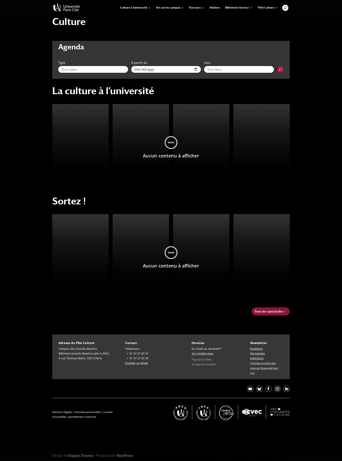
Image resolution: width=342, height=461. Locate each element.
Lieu (207, 62)
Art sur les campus (168, 7)
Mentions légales (62, 412)
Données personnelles (88, 412)
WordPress (124, 455)
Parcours (195, 7)
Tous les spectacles (268, 311)
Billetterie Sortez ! (237, 7)
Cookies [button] (108, 412)
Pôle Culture (266, 7)
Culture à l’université (133, 7)
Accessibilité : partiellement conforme (74, 417)
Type (61, 62)
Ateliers (215, 7)
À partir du (139, 62)
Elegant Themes (80, 455)
